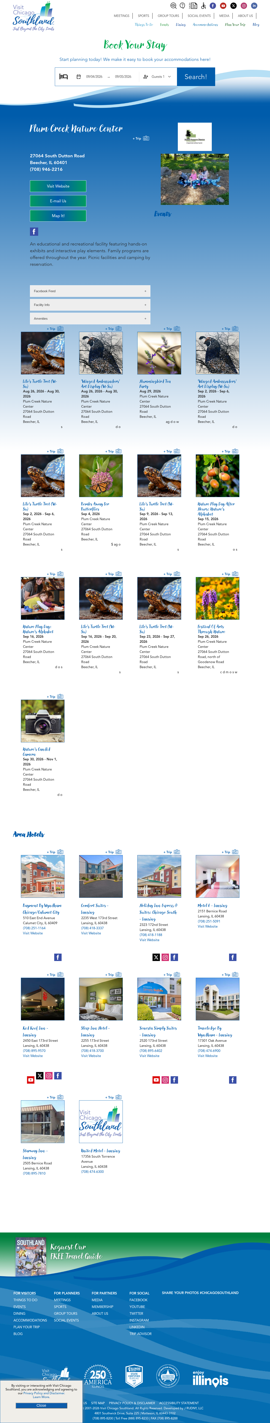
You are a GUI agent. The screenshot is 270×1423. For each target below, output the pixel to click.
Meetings (121, 16)
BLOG (18, 1334)
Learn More (41, 1397)
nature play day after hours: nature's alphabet (216, 509)
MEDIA (97, 1300)
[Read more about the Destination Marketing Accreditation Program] (168, 1393)
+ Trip (138, 138)
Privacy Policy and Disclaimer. (44, 1393)
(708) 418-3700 (92, 1051)
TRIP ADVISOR (141, 1334)
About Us (245, 16)
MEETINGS (62, 1300)
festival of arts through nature (211, 629)
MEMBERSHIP (102, 1307)
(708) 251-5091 (209, 921)
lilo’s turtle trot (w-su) (40, 384)
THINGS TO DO (25, 1300)
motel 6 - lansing (213, 905)
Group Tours (168, 16)
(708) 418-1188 (151, 935)
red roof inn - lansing (36, 1031)
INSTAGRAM (139, 1320)
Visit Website (33, 933)
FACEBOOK (138, 1300)
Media (224, 16)
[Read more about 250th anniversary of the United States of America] (98, 1393)
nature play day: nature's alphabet (38, 629)
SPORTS (60, 1307)
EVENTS (20, 1307)
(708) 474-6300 (92, 1172)
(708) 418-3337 (92, 928)
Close (41, 1405)
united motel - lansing (100, 1151)
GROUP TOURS (65, 1314)
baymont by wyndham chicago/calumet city (42, 908)
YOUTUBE (137, 1307)
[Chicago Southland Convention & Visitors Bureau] (27, 16)
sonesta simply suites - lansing (158, 1031)
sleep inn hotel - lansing (95, 1031)
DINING (19, 1314)
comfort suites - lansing (95, 908)
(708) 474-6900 (209, 1051)
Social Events (199, 16)
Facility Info (42, 305)
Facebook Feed (44, 291)
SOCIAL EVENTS (66, 1320)
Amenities (41, 318)
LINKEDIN (137, 1327)
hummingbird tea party (155, 384)
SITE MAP (98, 1403)
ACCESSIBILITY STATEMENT (179, 1403)
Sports (143, 16)
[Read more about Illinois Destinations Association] (134, 1393)
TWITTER (136, 1314)
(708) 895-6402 (151, 1051)
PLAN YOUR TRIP (27, 1327)
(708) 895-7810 (34, 1173)
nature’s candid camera (36, 752)
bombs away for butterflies (95, 506)
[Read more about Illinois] (211, 1393)
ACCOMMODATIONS (30, 1320)
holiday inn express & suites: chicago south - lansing (159, 912)
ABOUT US (100, 1314)
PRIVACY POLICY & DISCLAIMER (132, 1403)
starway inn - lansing (35, 1154)
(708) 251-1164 (34, 928)
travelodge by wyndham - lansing (215, 1031)
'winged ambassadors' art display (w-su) (100, 384)
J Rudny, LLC (193, 1408)
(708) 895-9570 (34, 1051)
